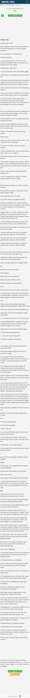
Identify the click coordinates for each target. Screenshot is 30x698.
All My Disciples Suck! (15, 9)
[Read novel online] (8, 2)
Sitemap (15, 696)
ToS (12, 696)
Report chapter (15, 674)
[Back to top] (20, 696)
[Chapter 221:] (19, 15)
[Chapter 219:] (10, 15)
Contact (9, 696)
